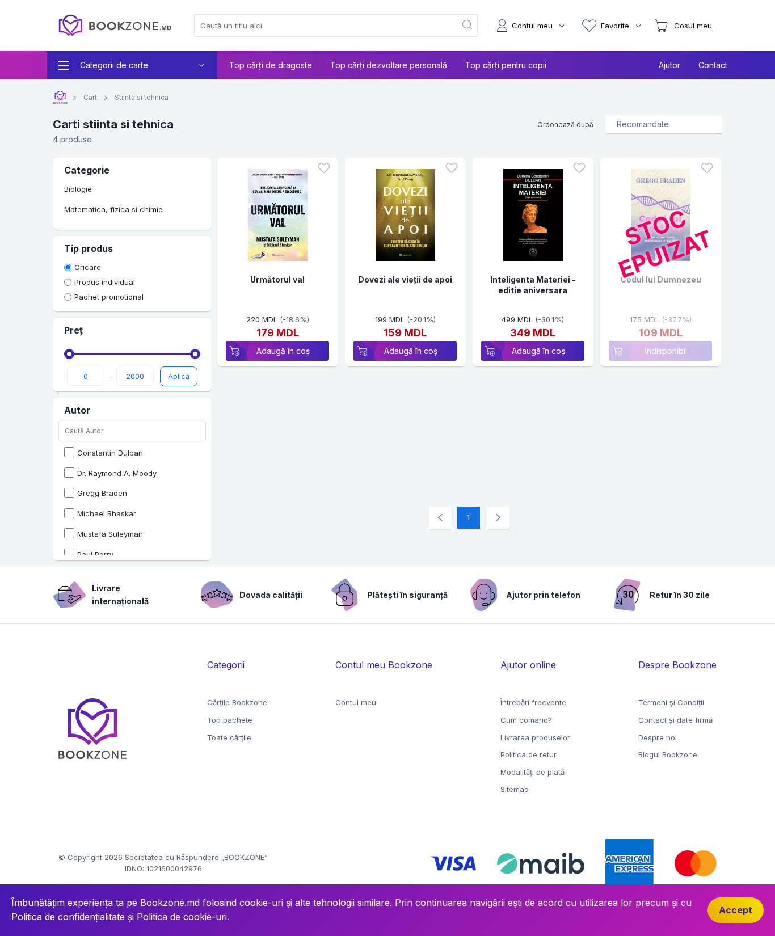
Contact (712, 65)
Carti (90, 97)
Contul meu (355, 702)
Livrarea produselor (535, 737)
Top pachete (229, 719)
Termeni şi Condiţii (671, 702)
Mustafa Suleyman (110, 533)
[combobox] (318, 25)
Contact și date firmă (675, 719)
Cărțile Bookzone (237, 702)
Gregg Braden (102, 492)
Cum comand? (526, 719)
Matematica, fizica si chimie (113, 209)
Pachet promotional (109, 296)
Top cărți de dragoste (270, 65)
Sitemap (514, 789)
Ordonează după (565, 124)
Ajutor (669, 65)
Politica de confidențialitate (68, 916)
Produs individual (104, 281)
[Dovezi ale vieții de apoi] (405, 217)
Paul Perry (95, 554)
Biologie (78, 188)
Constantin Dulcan (110, 452)
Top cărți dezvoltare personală (388, 65)
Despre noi (657, 737)
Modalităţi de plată (532, 772)
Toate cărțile (229, 737)
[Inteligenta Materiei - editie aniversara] (533, 217)
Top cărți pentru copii (505, 65)
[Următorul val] (278, 217)
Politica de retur (528, 754)
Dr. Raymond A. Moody (117, 473)
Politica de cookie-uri (182, 916)
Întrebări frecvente (533, 702)
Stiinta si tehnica (141, 97)
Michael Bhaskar (106, 513)
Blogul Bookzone (667, 754)
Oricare (87, 267)
